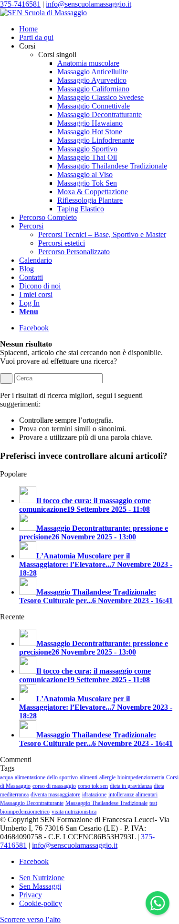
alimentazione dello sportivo (46, 777)
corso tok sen (93, 786)
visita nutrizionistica (74, 811)
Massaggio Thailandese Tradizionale (106, 803)
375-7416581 (20, 4)
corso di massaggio (54, 786)
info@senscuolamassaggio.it (88, 4)
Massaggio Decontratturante (31, 803)
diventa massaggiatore (55, 794)
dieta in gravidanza (131, 786)
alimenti (88, 777)
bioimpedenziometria (140, 777)
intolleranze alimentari (133, 794)
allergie (107, 777)
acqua (6, 777)
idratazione (94, 794)
